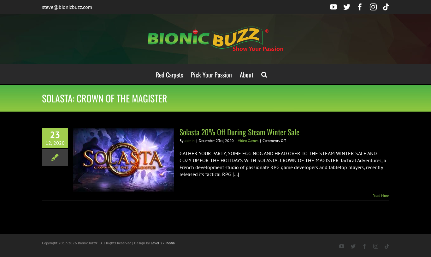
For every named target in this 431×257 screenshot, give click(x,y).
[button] (264, 74)
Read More (381, 195)
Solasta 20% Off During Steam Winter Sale (239, 132)
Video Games (248, 140)
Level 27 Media (163, 243)
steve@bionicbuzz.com (67, 7)
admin (190, 140)
